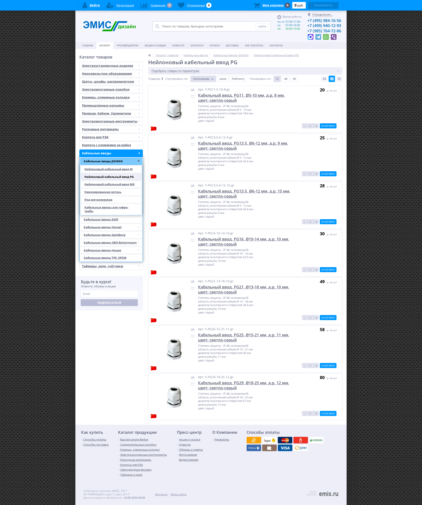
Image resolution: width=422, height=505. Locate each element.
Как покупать (254, 45)
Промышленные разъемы (103, 105)
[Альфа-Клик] (254, 448)
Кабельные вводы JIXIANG (103, 161)
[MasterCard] (269, 440)
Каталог (104, 45)
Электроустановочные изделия (107, 66)
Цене (222, 79)
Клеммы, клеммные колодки (106, 97)
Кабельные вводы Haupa (102, 250)
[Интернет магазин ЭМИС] (149, 55)
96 (294, 79)
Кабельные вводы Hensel (103, 227)
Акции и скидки (155, 45)
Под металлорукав (98, 200)
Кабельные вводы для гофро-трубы (106, 209)
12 (277, 79)
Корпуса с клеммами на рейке (106, 145)
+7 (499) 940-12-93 (324, 25)
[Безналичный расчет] (300, 448)
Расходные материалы (100, 129)
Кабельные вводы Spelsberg (104, 235)
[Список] (332, 79)
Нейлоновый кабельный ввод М (108, 169)
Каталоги (197, 45)
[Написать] (310, 36)
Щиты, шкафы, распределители (108, 81)
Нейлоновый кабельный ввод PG (109, 177)
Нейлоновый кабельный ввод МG (109, 184)
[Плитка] (324, 79)
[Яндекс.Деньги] (300, 440)
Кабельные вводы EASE (101, 219)
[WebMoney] (285, 440)
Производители (127, 45)
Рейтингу (238, 79)
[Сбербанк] (269, 448)
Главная (87, 45)
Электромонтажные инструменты (109, 121)
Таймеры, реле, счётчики (102, 266)
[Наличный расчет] (285, 448)
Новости (178, 45)
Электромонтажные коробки (105, 89)
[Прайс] (339, 79)
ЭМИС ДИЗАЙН (312, 493)
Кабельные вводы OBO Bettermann (110, 242)
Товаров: (154, 79)
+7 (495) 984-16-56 (324, 20)
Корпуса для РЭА (95, 137)
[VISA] (254, 440)
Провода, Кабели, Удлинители (106, 113)
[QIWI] (316, 440)
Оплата (215, 45)
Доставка (232, 45)
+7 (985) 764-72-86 (324, 30)
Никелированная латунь (102, 192)
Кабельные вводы (96, 153)
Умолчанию (201, 79)
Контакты (276, 45)
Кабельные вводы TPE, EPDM (105, 258)
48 (285, 79)
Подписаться (109, 303)
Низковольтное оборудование (107, 73)
